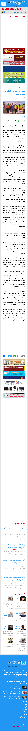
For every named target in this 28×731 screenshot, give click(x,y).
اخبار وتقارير (24, 707)
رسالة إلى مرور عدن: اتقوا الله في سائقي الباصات (21, 620)
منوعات (25, 714)
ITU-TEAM (16, 726)
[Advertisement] (14, 457)
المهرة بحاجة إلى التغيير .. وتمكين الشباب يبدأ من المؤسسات (7, 633)
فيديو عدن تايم (23, 717)
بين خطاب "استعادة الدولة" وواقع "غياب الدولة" (21, 633)
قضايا (25, 712)
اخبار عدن (25, 704)
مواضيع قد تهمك (18, 524)
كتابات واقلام (20, 594)
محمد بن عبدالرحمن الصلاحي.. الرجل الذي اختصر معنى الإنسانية (21, 604)
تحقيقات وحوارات (23, 709)
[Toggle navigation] (3, 4)
